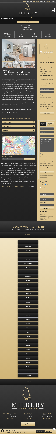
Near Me (28, 21)
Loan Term (42, 185)
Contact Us (43, 124)
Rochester (28, 285)
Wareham (28, 298)
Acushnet (28, 242)
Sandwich (28, 315)
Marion (28, 267)
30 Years (48, 185)
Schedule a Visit (50, 124)
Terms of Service (44, 177)
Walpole (28, 358)
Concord (28, 272)
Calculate (46, 208)
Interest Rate (43, 202)
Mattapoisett (28, 276)
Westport (28, 306)
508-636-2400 (29, 1)
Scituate (28, 354)
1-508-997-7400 (47, 71)
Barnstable (28, 250)
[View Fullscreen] (4, 144)
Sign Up (39, 431)
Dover (28, 332)
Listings (8, 186)
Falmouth (28, 302)
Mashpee (28, 310)
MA (12, 186)
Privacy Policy (48, 109)
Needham (28, 345)
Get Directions (30, 159)
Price (41, 192)
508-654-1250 (52, 1)
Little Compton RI (28, 263)
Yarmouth (28, 319)
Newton (28, 349)
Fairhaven (28, 254)
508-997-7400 (42, 1)
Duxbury (28, 336)
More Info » (42, 66)
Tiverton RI (28, 293)
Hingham (28, 341)
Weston (28, 366)
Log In (48, 431)
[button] (32, 18)
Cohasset (28, 328)
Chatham (28, 289)
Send (46, 172)
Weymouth (28, 375)
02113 (25, 186)
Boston (21, 186)
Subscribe (46, 113)
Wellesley (28, 362)
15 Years (43, 187)
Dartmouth (28, 246)
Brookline (28, 323)
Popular (28, 382)
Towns (28, 235)
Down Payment (43, 197)
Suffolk (16, 186)
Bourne (28, 280)
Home (3, 186)
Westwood (28, 371)
